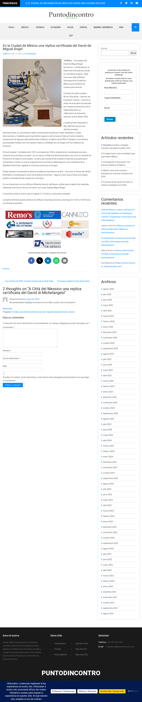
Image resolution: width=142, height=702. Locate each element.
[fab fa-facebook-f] (121, 3)
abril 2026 (107, 311)
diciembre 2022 (110, 527)
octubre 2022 (109, 538)
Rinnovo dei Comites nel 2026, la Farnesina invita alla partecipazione (118, 241)
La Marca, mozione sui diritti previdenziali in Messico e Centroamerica (118, 229)
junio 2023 (107, 494)
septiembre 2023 (110, 478)
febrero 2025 (109, 386)
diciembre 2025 (110, 332)
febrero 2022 (109, 581)
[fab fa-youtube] (136, 3)
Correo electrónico (11, 358)
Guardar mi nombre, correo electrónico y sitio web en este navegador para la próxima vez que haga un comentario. (46, 379)
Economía (56, 27)
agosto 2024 (108, 419)
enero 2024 (108, 457)
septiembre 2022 (110, 543)
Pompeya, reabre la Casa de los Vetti (74, 281)
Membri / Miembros (103, 27)
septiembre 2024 (110, 413)
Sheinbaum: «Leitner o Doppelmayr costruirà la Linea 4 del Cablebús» (118, 216)
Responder (7, 308)
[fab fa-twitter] (126, 3)
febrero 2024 (109, 451)
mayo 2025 (108, 370)
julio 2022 (107, 554)
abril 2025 (107, 375)
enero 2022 (108, 586)
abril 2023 (107, 505)
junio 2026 (107, 300)
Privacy (57, 649)
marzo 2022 (108, 576)
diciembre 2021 (110, 592)
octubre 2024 (109, 408)
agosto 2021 (108, 613)
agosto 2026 (108, 289)
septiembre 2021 (110, 608)
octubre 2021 (109, 603)
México (25, 27)
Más (121, 27)
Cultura (6, 54)
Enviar (110, 119)
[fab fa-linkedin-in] (131, 3)
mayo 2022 (108, 565)
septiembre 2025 (110, 348)
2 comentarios (30, 54)
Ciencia (83, 27)
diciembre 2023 (110, 462)
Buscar (104, 48)
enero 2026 (108, 327)
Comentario (9, 327)
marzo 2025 (108, 381)
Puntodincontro (108, 238)
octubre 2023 (109, 473)
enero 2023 (108, 521)
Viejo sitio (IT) (81, 649)
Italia (11, 27)
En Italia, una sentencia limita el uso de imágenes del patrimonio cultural (43, 312)
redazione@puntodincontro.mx (120, 647)
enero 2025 (108, 392)
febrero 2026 (109, 321)
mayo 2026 (108, 305)
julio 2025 (107, 359)
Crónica (40, 27)
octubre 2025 (109, 343)
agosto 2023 (108, 484)
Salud (70, 27)
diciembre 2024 (110, 397)
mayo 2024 (108, 435)
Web (5, 366)
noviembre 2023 (110, 467)
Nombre (7, 350)
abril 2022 (107, 570)
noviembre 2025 (110, 338)
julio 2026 (107, 294)
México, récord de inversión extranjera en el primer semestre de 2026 (116, 173)
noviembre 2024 (110, 402)
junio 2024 (107, 430)
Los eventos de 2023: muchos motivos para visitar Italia (28, 281)
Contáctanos (60, 643)
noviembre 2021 (110, 597)
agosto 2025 (108, 354)
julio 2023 (107, 489)
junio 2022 (107, 559)
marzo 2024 (108, 446)
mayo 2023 (108, 500)
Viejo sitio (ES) (81, 654)
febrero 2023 (109, 516)
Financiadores (60, 654)
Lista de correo (81, 643)
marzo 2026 (108, 316)
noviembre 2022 (110, 532)
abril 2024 (107, 440)
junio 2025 (107, 365)
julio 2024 (107, 424)
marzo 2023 (108, 511)
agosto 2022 (108, 549)
